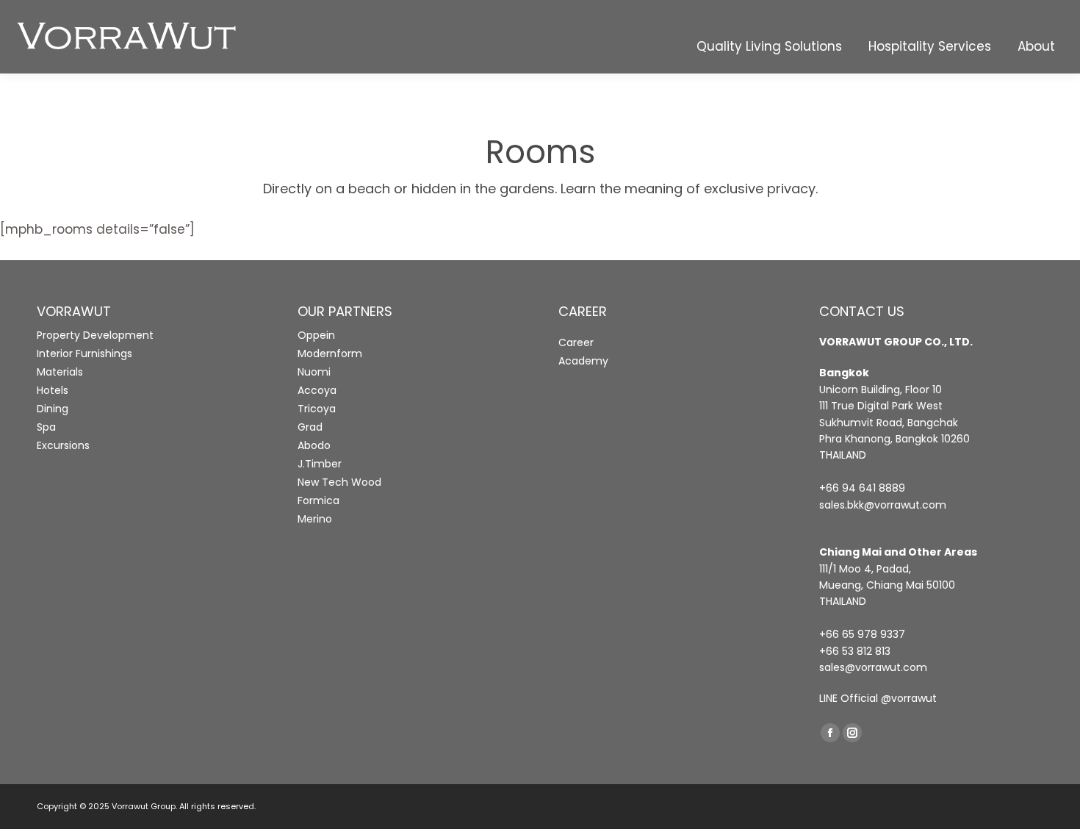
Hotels (52, 390)
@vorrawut (909, 698)
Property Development (95, 335)
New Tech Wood (339, 482)
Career (576, 342)
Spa (46, 427)
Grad (310, 427)
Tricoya (317, 408)
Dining (52, 408)
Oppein (316, 335)
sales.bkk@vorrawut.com (882, 505)
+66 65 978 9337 (862, 634)
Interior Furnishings (84, 353)
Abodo (314, 445)
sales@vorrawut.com (873, 667)
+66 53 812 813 (854, 651)
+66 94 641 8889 (862, 488)
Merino (315, 519)
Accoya (317, 390)
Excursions (63, 445)
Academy (583, 361)
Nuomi (314, 372)
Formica (318, 500)
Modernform (330, 353)
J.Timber (320, 463)
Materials (60, 372)
